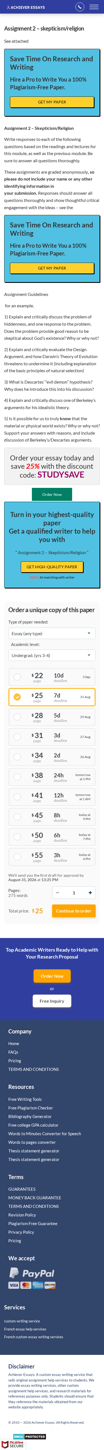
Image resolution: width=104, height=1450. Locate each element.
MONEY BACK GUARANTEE (34, 1197)
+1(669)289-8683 (81, 7)
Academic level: (25, 644)
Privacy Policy (21, 1232)
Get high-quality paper (52, 566)
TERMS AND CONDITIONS (34, 1069)
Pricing (14, 1060)
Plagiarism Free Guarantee (32, 1223)
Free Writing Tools (25, 1099)
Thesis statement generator (33, 1150)
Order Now (52, 976)
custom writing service (22, 1321)
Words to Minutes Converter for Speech (44, 1133)
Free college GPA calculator (33, 1124)
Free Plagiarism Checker (30, 1107)
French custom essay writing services (33, 1337)
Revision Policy (22, 1214)
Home (13, 1043)
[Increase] (90, 893)
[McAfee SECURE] (13, 1444)
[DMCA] (29, 1438)
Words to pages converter (32, 1142)
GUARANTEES (21, 1189)
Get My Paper (52, 102)
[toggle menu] (94, 6)
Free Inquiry (52, 1000)
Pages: (14, 890)
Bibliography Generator (30, 1116)
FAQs (13, 1052)
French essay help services (25, 1329)
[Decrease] (57, 893)
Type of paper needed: (28, 621)
